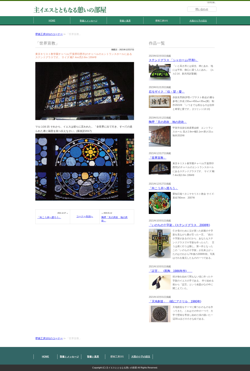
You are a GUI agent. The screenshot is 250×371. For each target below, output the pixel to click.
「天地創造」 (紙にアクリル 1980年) (175, 301)
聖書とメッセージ (88, 20)
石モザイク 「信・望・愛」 (167, 91)
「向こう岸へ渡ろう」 (49, 217)
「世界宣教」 (157, 157)
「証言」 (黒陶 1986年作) (170, 270)
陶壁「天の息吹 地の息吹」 (114, 219)
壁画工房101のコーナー (49, 34)
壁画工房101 (161, 20)
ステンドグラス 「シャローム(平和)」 (173, 60)
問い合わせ (201, 9)
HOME (52, 20)
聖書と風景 (125, 20)
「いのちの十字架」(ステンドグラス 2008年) (179, 225)
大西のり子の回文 (198, 20)
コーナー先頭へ (84, 216)
